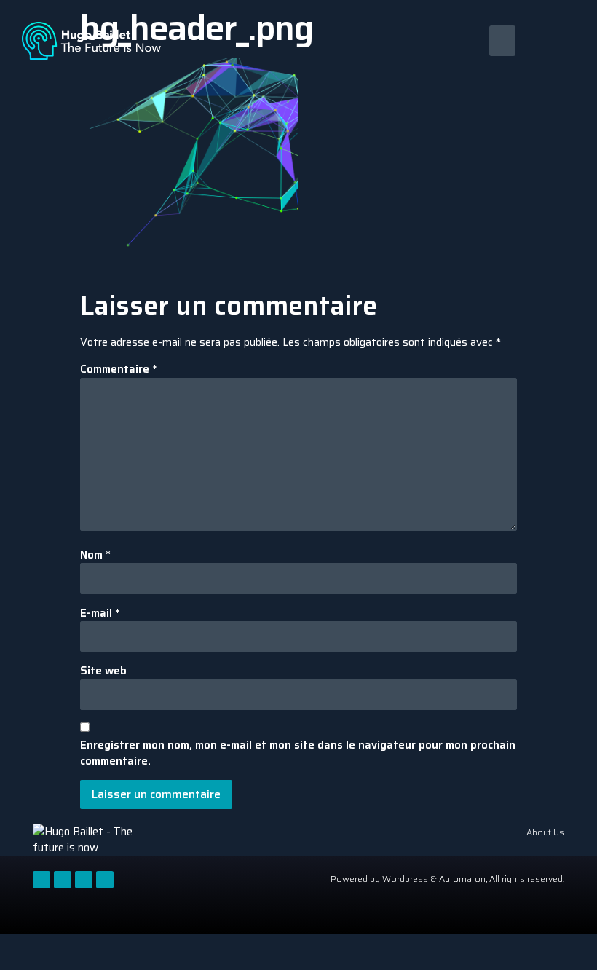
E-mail (100, 613)
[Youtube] (83, 879)
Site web (103, 671)
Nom (95, 555)
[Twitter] (62, 879)
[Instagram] (105, 879)
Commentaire (118, 369)
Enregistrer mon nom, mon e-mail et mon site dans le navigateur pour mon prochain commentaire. (297, 753)
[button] (502, 40)
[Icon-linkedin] (41, 879)
